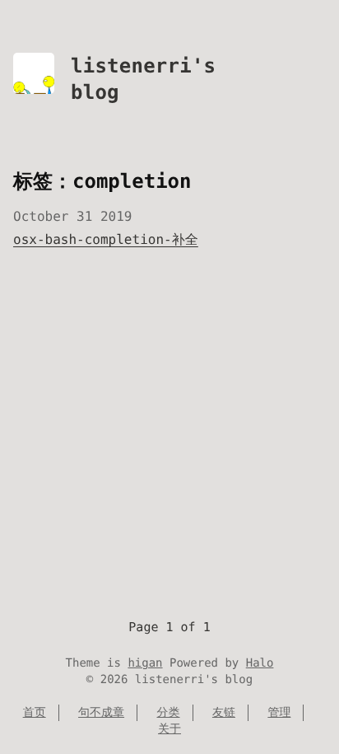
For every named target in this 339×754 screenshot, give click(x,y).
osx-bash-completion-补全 (105, 239)
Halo (260, 663)
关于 (169, 729)
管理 (278, 712)
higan (145, 663)
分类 (168, 712)
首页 (34, 712)
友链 (223, 712)
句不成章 (101, 712)
